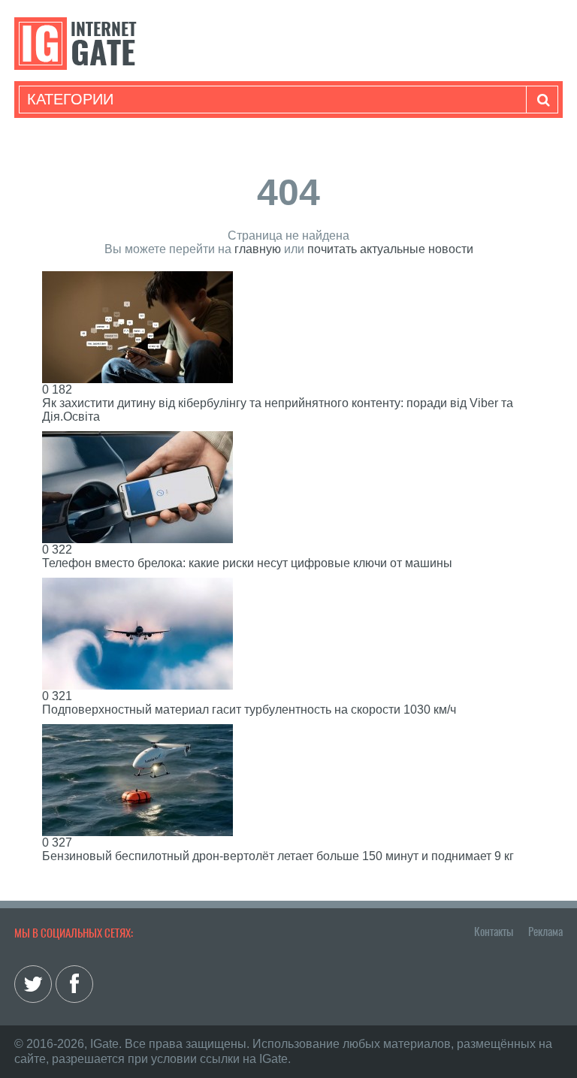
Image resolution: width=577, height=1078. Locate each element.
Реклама (545, 931)
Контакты (493, 931)
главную (257, 249)
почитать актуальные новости (390, 249)
